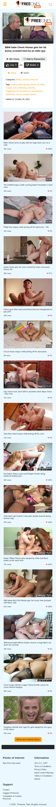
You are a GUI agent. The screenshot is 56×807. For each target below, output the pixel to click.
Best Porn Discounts (11, 763)
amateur (14, 84)
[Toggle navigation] (5, 4)
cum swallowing (19, 88)
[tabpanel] (28, 90)
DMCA (37, 779)
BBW (18, 79)
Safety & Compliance (43, 776)
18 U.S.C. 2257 (40, 763)
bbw (20, 84)
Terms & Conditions (42, 766)
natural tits (10, 94)
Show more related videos (28, 739)
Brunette (40, 84)
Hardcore (34, 79)
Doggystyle (10, 91)
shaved (33, 94)
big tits (33, 84)
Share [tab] (26, 73)
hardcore (26, 91)
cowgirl (9, 88)
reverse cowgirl (22, 94)
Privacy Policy (40, 769)
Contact (6, 790)
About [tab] (13, 73)
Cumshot (25, 79)
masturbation (36, 91)
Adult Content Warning (43, 773)
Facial (18, 91)
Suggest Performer (11, 793)
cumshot (31, 88)
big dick (26, 84)
